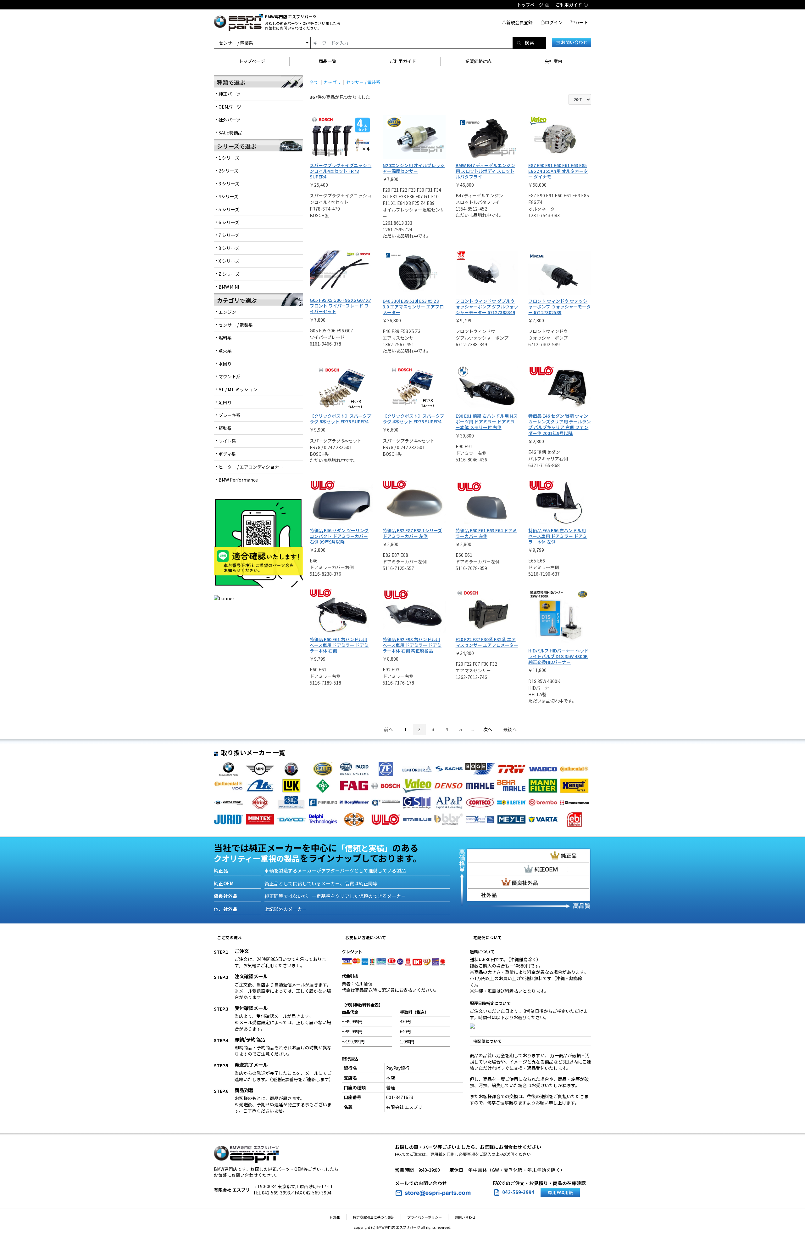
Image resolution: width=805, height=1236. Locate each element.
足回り (225, 402)
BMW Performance (238, 480)
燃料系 (225, 338)
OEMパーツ (230, 107)
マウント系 (230, 376)
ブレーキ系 (230, 415)
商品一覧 (327, 61)
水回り (225, 363)
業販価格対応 (478, 61)
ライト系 (227, 441)
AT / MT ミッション (238, 389)
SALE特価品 (230, 132)
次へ (487, 729)
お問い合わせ (573, 42)
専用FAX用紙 (560, 1192)
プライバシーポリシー (424, 1217)
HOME (335, 1217)
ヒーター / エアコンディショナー (251, 467)
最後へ (510, 729)
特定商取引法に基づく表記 (373, 1217)
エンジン (227, 312)
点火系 (225, 350)
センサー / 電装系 (236, 325)
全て (314, 82)
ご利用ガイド (403, 61)
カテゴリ (332, 82)
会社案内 (553, 61)
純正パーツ (230, 94)
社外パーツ (230, 119)
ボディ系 (227, 454)
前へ (388, 729)
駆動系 (225, 428)
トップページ (252, 61)
